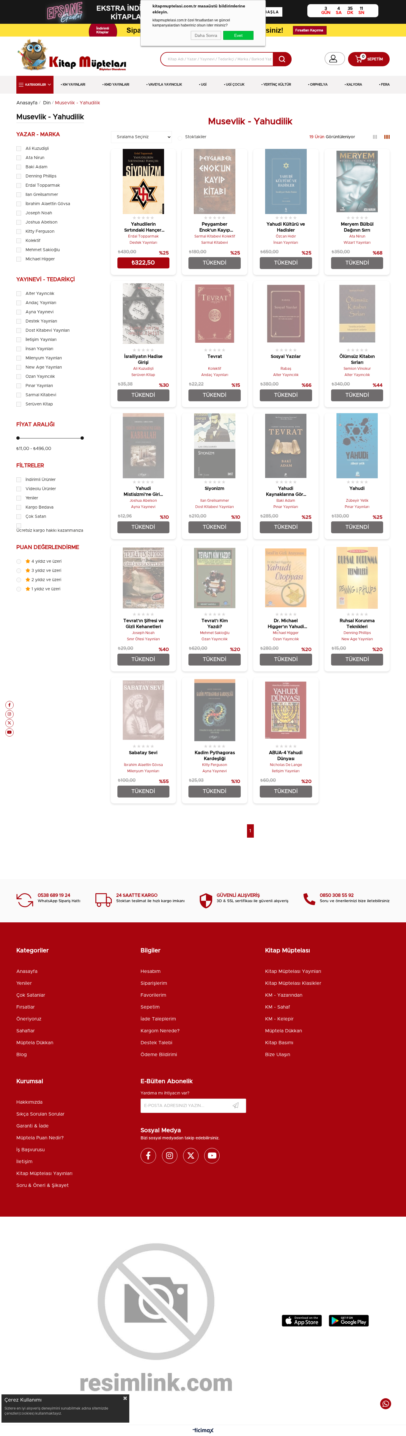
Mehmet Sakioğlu (43, 250)
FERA (385, 84)
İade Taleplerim (158, 1019)
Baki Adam (37, 167)
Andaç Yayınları (41, 303)
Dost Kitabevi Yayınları (48, 330)
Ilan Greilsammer (42, 195)
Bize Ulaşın (277, 1054)
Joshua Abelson (41, 222)
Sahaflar (25, 1030)
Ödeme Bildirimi (159, 1054)
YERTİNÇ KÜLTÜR (277, 84)
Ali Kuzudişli (37, 149)
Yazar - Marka (38, 134)
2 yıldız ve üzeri (45, 580)
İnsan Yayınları (39, 349)
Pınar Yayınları (39, 386)
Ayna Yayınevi (39, 312)
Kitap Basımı (279, 1042)
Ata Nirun (35, 158)
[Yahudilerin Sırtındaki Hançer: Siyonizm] (143, 181)
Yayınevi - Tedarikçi (45, 279)
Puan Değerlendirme (47, 547)
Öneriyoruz (28, 1019)
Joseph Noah (39, 213)
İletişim (24, 1161)
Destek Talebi (156, 1042)
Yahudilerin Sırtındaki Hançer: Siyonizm (143, 228)
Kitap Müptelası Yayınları (293, 971)
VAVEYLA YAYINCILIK (165, 84)
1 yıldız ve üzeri (45, 589)
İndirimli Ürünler (41, 480)
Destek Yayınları (41, 321)
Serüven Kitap (39, 404)
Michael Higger (40, 259)
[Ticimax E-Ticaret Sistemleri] (203, 1431)
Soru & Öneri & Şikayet (42, 1185)
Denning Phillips (41, 176)
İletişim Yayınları (41, 340)
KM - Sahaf (277, 1007)
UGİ (204, 84)
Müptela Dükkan (34, 1042)
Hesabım (150, 971)
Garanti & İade (32, 1126)
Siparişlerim (154, 983)
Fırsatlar (25, 1007)
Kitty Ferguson (40, 231)
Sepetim (150, 1007)
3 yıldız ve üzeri (45, 571)
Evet (238, 35)
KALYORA (354, 84)
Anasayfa (26, 971)
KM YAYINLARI (74, 84)
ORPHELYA (319, 84)
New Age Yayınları (44, 367)
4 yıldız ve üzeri (46, 561)
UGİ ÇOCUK (235, 84)
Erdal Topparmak (43, 185)
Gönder (235, 1106)
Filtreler (30, 465)
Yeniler (32, 498)
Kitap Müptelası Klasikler (293, 983)
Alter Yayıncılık (40, 294)
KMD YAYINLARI (116, 84)
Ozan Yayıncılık (40, 377)
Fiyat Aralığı (35, 424)
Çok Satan (36, 517)
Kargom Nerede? (160, 1030)
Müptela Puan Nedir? (40, 1137)
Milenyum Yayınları (44, 358)
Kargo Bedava (39, 507)
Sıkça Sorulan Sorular (40, 1114)
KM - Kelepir (279, 1019)
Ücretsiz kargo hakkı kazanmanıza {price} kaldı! (62, 531)
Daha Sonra (206, 35)
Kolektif (33, 241)
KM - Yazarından (283, 995)
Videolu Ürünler (41, 489)
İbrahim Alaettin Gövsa (48, 204)
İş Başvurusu (30, 1149)
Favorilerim (153, 995)
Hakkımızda (29, 1102)
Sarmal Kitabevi (41, 395)
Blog (21, 1054)
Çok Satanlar (30, 995)
